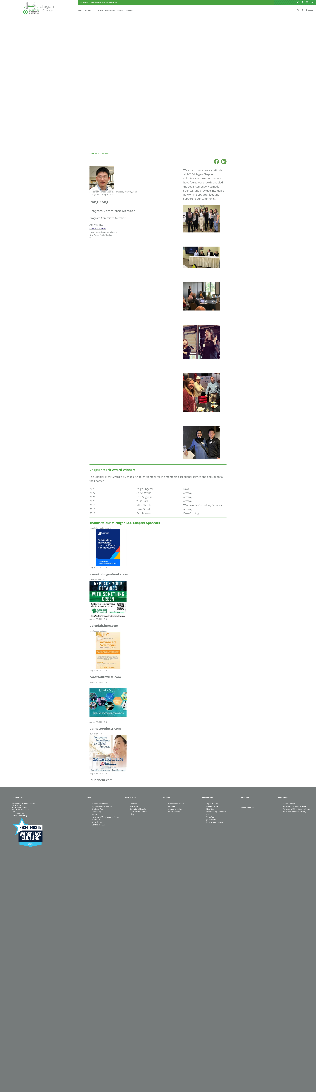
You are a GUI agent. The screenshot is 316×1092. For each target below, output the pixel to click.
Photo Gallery (174, 811)
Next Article (94, 235)
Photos (120, 10)
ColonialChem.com (97, 579)
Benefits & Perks (213, 806)
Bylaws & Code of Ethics (102, 806)
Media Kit (96, 819)
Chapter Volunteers (86, 10)
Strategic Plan (97, 809)
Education (130, 797)
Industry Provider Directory (294, 811)
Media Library (289, 803)
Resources (283, 797)
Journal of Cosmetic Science (294, 806)
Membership (207, 797)
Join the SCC (211, 819)
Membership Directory (216, 811)
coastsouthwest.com (98, 631)
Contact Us (17, 797)
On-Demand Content (139, 811)
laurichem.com (95, 733)
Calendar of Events (138, 809)
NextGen (210, 809)
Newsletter (110, 10)
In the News (97, 822)
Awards (95, 814)
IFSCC (208, 814)
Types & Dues (212, 803)
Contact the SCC (98, 824)
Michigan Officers (108, 194)
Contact (129, 10)
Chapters (244, 797)
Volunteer (210, 817)
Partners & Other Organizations (105, 817)
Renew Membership (214, 822)
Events (100, 10)
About (90, 797)
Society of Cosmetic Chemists (101, 191)
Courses (133, 803)
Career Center (247, 807)
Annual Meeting (175, 809)
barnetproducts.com (98, 682)
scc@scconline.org (19, 815)
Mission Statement (100, 803)
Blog (132, 814)
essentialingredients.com (100, 528)
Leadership (96, 811)
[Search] (302, 10)
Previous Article (96, 232)
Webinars (134, 806)
